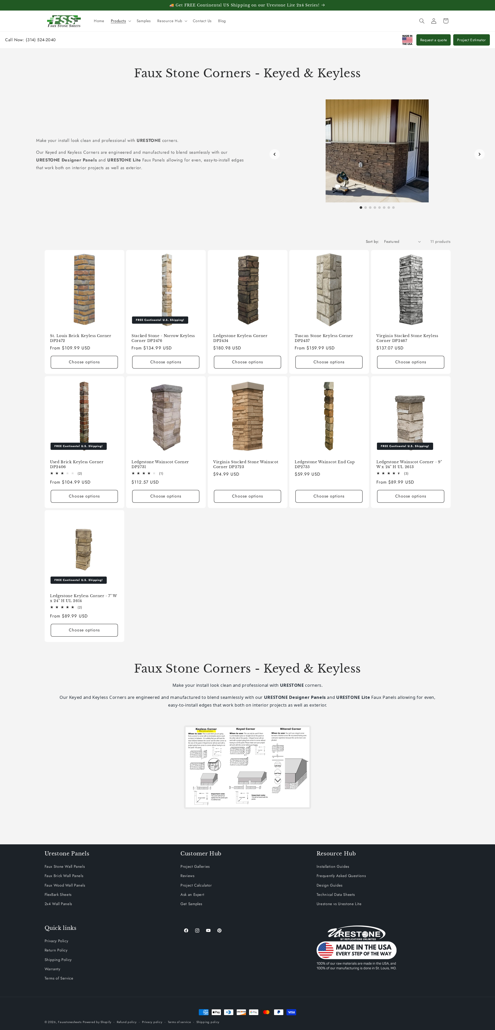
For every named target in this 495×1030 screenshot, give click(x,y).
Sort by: (372, 241)
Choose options (84, 362)
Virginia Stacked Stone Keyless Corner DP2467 (407, 338)
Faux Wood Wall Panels (65, 885)
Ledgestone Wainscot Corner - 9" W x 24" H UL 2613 (409, 464)
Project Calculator (196, 885)
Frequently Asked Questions (341, 876)
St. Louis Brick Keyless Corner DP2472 (80, 338)
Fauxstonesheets (69, 1022)
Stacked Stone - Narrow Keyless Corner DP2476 (163, 338)
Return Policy (56, 950)
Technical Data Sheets (336, 894)
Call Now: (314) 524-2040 (30, 40)
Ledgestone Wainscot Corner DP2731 (160, 464)
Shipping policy (207, 1022)
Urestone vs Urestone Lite (339, 904)
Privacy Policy (56, 941)
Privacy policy (152, 1022)
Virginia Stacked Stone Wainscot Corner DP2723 (245, 464)
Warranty (52, 969)
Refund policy (127, 1022)
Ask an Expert (192, 894)
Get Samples (191, 904)
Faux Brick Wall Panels (64, 876)
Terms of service (179, 1022)
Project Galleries (195, 866)
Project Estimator (471, 39)
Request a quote (433, 39)
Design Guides (330, 885)
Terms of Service (59, 978)
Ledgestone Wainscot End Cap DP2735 (325, 464)
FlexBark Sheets (58, 894)
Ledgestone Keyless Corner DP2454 (240, 338)
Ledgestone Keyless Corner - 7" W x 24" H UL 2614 (83, 598)
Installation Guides (333, 866)
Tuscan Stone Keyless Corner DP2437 (324, 338)
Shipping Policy (58, 960)
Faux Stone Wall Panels (65, 866)
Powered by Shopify (97, 1022)
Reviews (187, 876)
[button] (120, 21)
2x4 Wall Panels (58, 904)
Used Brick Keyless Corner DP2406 (77, 464)
